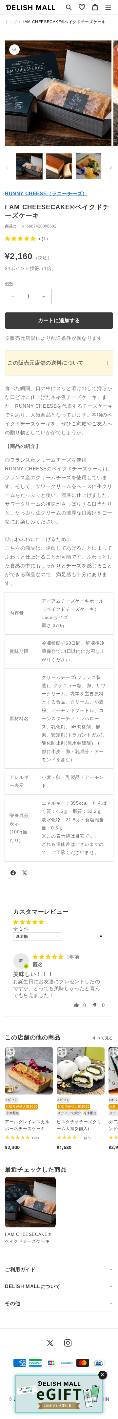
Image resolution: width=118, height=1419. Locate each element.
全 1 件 (21, 929)
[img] (49, 956)
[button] (68, 7)
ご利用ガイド (20, 1269)
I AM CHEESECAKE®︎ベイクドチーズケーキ (28, 1238)
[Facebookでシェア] (13, 874)
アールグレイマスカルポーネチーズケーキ (27, 1125)
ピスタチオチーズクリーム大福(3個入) (79, 1125)
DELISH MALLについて (33, 1286)
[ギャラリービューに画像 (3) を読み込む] (88, 166)
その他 (12, 1303)
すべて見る (102, 1038)
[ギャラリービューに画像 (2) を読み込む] (59, 166)
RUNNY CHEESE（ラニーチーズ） (46, 193)
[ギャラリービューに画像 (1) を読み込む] (29, 166)
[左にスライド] (7, 168)
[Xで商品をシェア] (24, 874)
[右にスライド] (111, 168)
